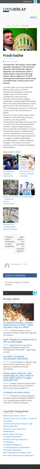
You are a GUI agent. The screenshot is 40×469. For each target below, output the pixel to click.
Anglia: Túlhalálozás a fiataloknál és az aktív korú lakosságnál (20, 340)
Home (8, 26)
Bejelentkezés (27, 1)
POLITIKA (16, 26)
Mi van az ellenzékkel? (26, 197)
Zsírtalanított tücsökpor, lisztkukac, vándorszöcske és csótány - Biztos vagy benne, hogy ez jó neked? (18, 325)
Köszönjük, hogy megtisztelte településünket (8, 174)
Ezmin (25, 264)
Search (35, 1)
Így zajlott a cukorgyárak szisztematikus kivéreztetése (15, 357)
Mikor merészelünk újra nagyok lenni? (17, 453)
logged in (18, 282)
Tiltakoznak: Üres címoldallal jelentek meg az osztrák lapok (10, 227)
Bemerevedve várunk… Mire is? (14, 416)
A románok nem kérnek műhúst (16, 392)
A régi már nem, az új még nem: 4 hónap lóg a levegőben (26, 174)
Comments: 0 (6, 330)
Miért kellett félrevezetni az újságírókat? (18, 455)
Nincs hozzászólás (11, 61)
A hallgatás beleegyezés (12, 445)
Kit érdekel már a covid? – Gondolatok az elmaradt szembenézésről (10, 200)
